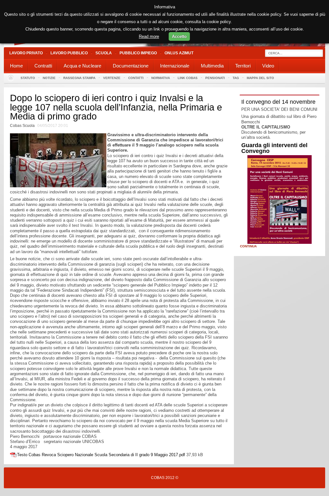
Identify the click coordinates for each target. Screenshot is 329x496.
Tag (236, 78)
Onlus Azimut (178, 53)
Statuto (28, 78)
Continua (248, 246)
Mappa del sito (260, 78)
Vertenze (111, 78)
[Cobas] (164, 45)
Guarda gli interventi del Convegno (274, 148)
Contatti (136, 78)
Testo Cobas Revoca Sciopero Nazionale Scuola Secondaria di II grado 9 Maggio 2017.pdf (101, 454)
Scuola (103, 53)
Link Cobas (188, 78)
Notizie (49, 78)
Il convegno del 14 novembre (278, 102)
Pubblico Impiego (138, 53)
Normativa (160, 78)
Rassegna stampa (79, 78)
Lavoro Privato (26, 53)
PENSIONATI (215, 78)
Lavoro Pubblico (69, 53)
